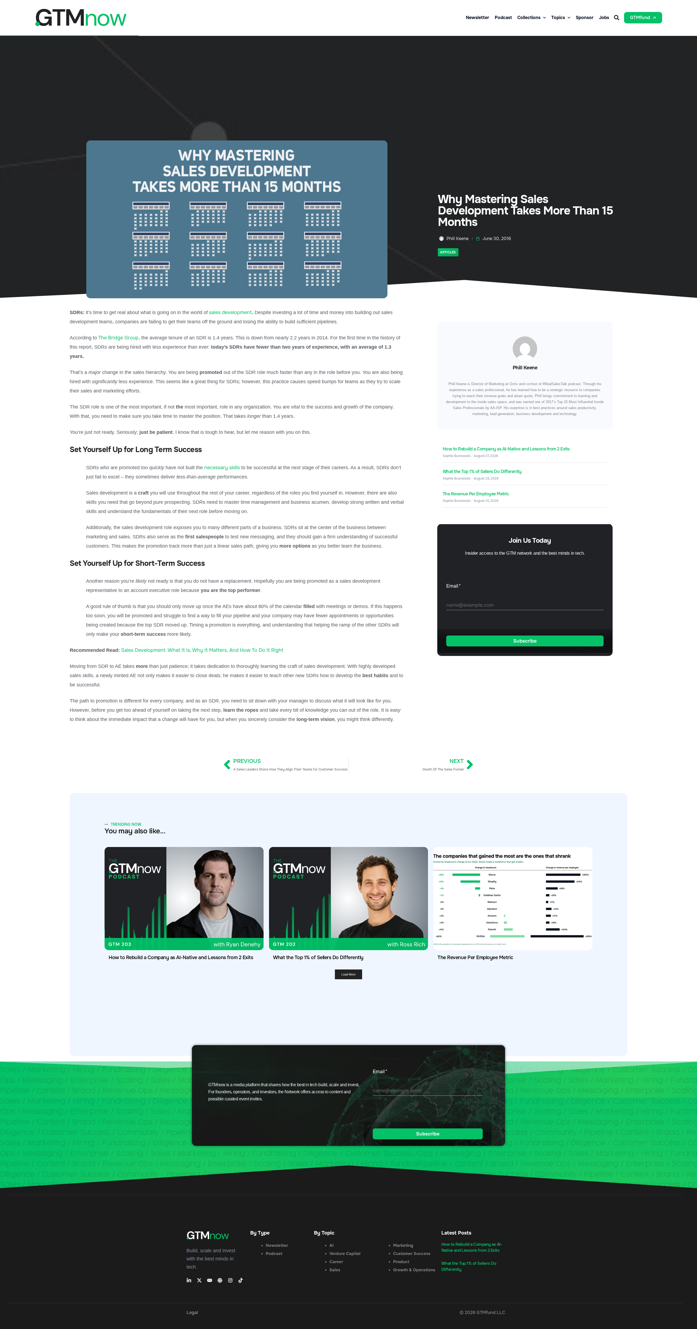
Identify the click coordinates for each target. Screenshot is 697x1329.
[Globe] (220, 1280)
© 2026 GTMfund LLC (482, 1312)
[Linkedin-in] (189, 1280)
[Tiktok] (240, 1280)
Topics (558, 17)
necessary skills (222, 468)
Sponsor (585, 17)
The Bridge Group (118, 338)
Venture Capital (344, 1253)
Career (336, 1261)
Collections (528, 17)
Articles (448, 252)
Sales (334, 1270)
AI (331, 1245)
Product (401, 1261)
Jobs (604, 17)
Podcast (503, 17)
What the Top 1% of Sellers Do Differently (482, 471)
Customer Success (411, 1253)
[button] (616, 17)
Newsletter (477, 17)
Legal (192, 1312)
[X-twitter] (199, 1280)
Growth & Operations (414, 1270)
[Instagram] (230, 1280)
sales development (230, 312)
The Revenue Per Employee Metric (476, 494)
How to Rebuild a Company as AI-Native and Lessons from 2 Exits (506, 449)
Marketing (403, 1245)
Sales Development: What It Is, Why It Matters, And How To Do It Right (202, 650)
